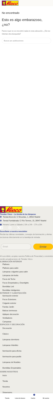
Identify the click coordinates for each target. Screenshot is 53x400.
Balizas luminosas (9, 310)
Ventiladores (7, 318)
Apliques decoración (10, 314)
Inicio (4, 375)
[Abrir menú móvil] (50, 3)
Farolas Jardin (8, 307)
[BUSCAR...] (48, 41)
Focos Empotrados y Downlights (15, 283)
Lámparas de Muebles (11, 362)
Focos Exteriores (9, 299)
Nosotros (6, 387)
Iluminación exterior (10, 296)
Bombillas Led (8, 286)
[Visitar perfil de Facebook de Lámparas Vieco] (1, 228)
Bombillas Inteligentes (11, 290)
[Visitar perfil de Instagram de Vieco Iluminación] (10, 228)
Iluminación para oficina (11, 351)
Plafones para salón (10, 268)
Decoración (7, 328)
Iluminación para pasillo (11, 356)
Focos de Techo (8, 279)
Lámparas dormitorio (10, 339)
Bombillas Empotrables (11, 368)
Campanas (6, 322)
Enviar (43, 246)
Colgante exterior (9, 303)
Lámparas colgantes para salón (15, 272)
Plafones (5, 264)
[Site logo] (10, 3)
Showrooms (7, 392)
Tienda (5, 381)
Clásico (5, 334)
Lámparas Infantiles (10, 345)
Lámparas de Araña (10, 275)
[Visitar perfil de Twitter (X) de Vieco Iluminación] (18, 228)
